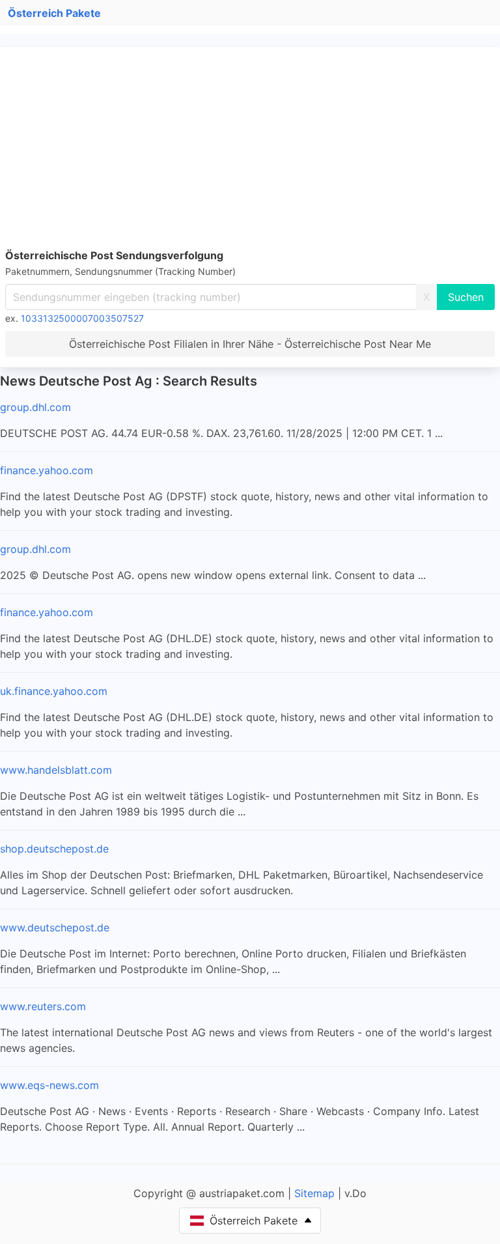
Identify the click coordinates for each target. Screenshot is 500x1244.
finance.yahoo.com (46, 470)
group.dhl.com (35, 407)
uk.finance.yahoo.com (53, 691)
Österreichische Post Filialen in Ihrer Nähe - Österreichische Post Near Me (250, 343)
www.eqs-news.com (49, 1085)
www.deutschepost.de (54, 927)
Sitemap (314, 1193)
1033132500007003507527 (82, 318)
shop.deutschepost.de (54, 848)
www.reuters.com (43, 1006)
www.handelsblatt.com (56, 769)
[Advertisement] (250, 150)
